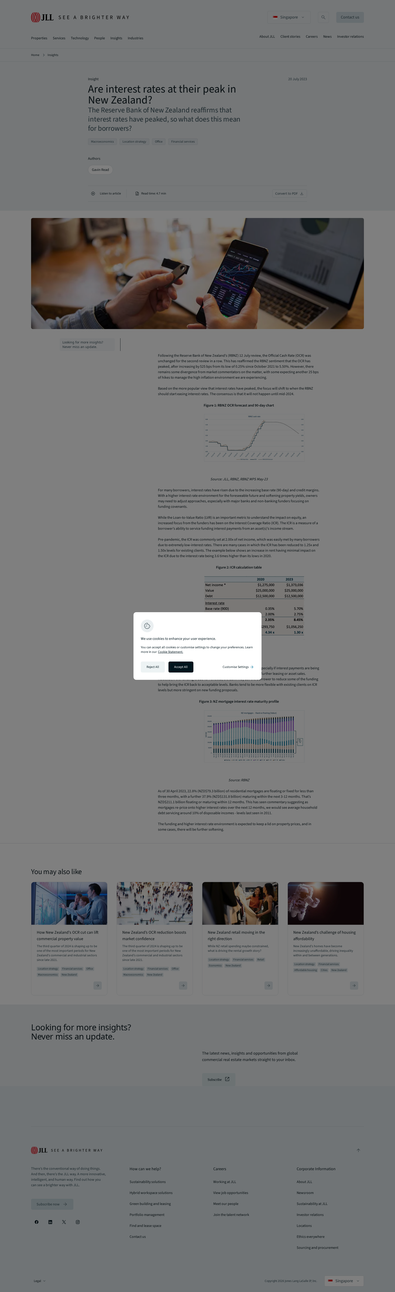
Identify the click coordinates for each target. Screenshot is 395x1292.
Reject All (153, 667)
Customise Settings (238, 667)
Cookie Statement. (170, 652)
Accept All (181, 667)
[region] (197, 646)
